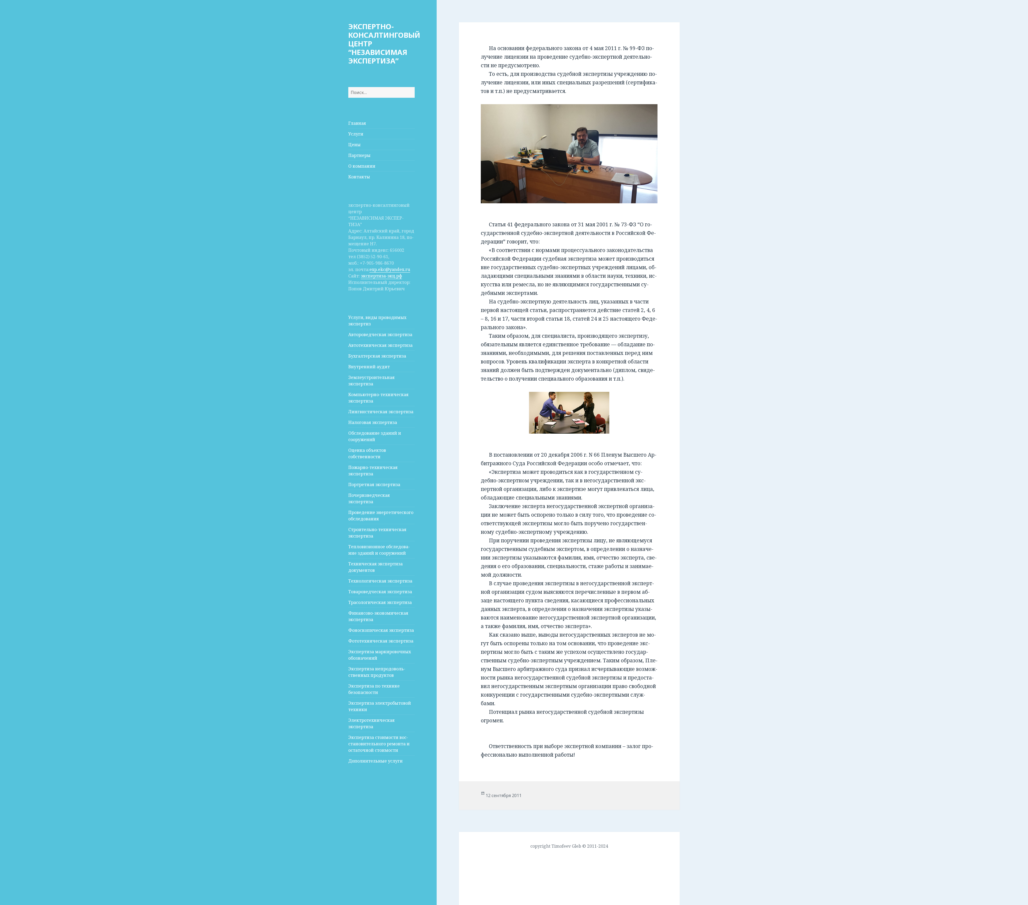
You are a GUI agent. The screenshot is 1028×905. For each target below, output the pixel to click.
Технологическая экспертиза (380, 581)
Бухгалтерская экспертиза (377, 356)
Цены (354, 145)
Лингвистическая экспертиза (380, 412)
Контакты (359, 177)
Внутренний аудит (369, 367)
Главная (357, 123)
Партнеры (359, 155)
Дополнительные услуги (375, 761)
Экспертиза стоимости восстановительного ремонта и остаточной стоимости (379, 743)
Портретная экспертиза (374, 484)
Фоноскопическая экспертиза (381, 630)
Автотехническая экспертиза (380, 345)
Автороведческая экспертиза (380, 334)
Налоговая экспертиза (372, 422)
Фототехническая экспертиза (380, 641)
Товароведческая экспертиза (380, 592)
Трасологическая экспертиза (380, 602)
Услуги (355, 134)
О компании (361, 166)
